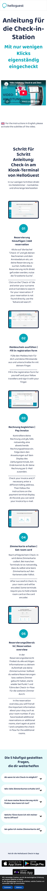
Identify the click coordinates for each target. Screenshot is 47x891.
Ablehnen (19, 887)
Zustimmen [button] (7, 887)
